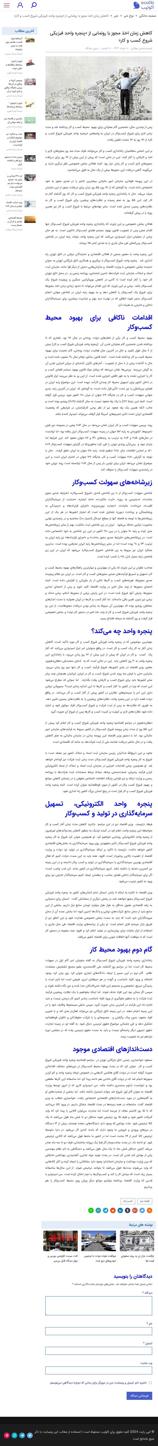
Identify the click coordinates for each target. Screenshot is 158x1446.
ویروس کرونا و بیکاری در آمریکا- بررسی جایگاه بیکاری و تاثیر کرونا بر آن (13, 86)
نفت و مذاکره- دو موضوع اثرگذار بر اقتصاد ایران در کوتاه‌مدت (14, 140)
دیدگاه (147, 1293)
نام (149, 1324)
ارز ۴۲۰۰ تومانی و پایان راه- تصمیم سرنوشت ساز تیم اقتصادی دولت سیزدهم (14, 183)
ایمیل (147, 1343)
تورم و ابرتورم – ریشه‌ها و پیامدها (14, 105)
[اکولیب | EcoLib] (143, 5)
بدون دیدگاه (92, 48)
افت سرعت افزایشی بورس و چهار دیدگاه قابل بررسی (63, 1258)
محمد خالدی (11, 195)
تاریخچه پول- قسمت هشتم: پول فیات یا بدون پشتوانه (14, 44)
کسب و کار (127, 1201)
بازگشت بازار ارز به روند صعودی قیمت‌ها (137, 1258)
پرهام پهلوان (11, 229)
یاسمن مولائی (138, 48)
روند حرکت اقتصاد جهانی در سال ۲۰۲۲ (14, 204)
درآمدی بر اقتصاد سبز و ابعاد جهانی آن (13, 120)
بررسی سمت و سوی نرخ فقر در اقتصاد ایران (13, 160)
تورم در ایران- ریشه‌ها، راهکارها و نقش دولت (14, 65)
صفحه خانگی (147, 15)
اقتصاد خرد (144, 1201)
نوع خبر (129, 15)
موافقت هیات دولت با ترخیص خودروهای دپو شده (100, 1258)
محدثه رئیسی (11, 54)
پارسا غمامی (11, 96)
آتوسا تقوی (12, 73)
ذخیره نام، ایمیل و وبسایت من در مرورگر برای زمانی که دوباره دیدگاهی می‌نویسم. (98, 1383)
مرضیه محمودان (16, 170)
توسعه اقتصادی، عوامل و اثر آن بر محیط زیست (15, 221)
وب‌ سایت (146, 1363)
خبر (116, 15)
